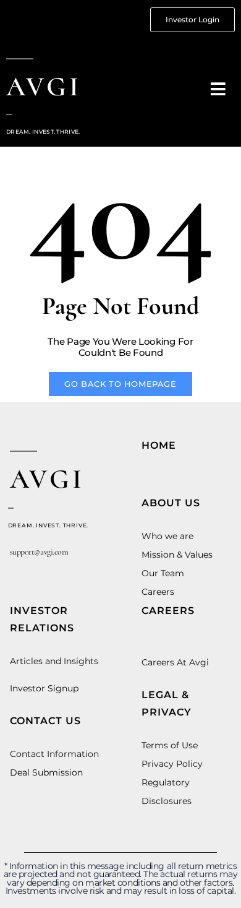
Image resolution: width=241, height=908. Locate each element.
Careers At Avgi (175, 662)
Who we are (167, 536)
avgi (44, 86)
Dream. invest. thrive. (43, 131)
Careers (158, 591)
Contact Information (54, 753)
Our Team (163, 573)
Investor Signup (44, 688)
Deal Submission (46, 772)
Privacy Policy (172, 763)
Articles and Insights (54, 661)
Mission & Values (177, 554)
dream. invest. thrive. (48, 525)
